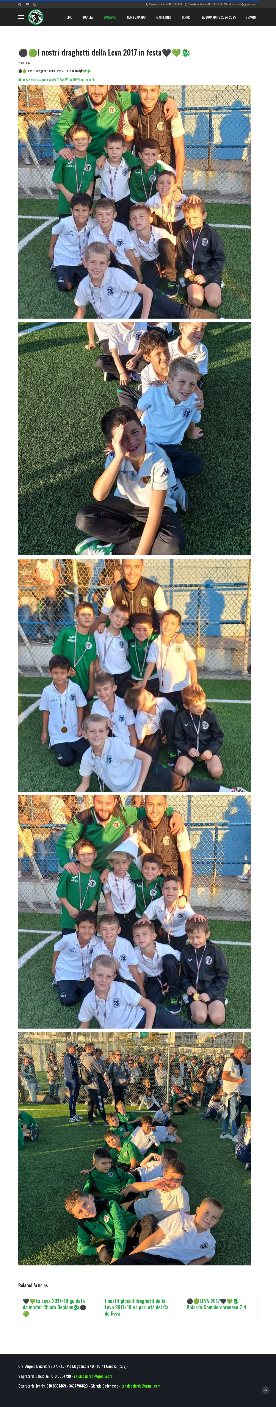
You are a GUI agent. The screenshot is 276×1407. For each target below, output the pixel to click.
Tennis (186, 17)
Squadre (110, 17)
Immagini (251, 17)
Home (68, 17)
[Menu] (21, 17)
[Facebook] (19, 4)
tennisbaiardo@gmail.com (140, 1386)
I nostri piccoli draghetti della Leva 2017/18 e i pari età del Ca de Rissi (136, 1307)
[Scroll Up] (266, 1390)
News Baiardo (136, 17)
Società (87, 17)
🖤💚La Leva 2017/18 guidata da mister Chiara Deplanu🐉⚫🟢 (54, 1307)
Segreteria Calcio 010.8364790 (166, 4)
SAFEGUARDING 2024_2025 (218, 17)
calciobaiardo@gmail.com (241, 4)
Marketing (163, 17)
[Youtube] (27, 4)
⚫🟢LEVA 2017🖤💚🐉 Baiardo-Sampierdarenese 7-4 (216, 1304)
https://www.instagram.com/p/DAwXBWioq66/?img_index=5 (56, 79)
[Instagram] (34, 4)
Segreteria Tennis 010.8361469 (205, 4)
